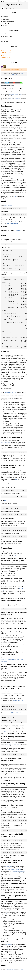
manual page (19, 230)
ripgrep (16, 371)
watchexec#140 (7, 683)
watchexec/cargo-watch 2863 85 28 (8, 22)
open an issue (8, 866)
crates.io (4, 25)
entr (21, 94)
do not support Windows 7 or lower (12, 589)
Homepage (5, 16)
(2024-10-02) (6, 50)
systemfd (3, 442)
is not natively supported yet (13, 744)
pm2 (16, 479)
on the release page (12, 223)
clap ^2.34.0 (4, 39)
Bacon (11, 98)
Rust (25, 1)
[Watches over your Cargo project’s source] (3, 1)
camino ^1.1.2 (4, 34)
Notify (2, 915)
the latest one (18, 555)
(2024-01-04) (6, 55)
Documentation (6, 19)
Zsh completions (5, 232)
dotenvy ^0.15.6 (4, 41)
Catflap (8, 442)
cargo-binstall (8, 205)
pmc (20, 479)
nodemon (11, 94)
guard (16, 94)
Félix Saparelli (11, 969)
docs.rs (20, 1)
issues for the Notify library (13, 869)
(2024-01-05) (6, 52)
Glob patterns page (10, 392)
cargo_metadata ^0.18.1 (6, 36)
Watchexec (18, 98)
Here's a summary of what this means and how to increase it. (13, 659)
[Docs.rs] (1, 1)
